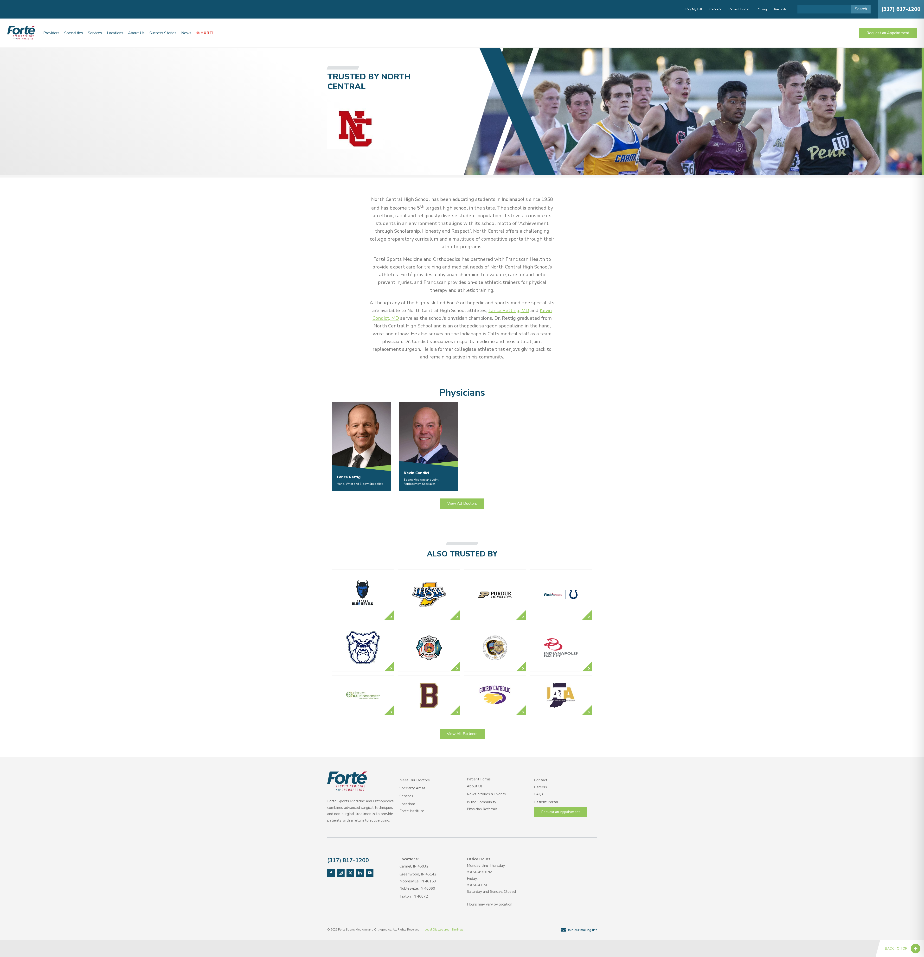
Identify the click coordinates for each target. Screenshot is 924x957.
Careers (715, 9)
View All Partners (462, 733)
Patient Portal (739, 9)
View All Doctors (462, 503)
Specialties (73, 33)
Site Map (457, 929)
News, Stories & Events (486, 794)
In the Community (481, 802)
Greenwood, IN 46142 (417, 874)
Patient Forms (479, 779)
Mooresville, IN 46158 (417, 881)
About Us (136, 33)
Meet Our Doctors (414, 780)
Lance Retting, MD (508, 310)
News (186, 33)
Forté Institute (411, 811)
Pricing (762, 9)
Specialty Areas (412, 788)
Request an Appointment (888, 33)
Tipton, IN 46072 (413, 896)
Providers (51, 33)
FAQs (538, 794)
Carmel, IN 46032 (413, 866)
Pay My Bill (694, 9)
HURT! (206, 33)
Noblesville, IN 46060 (417, 888)
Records (780, 9)
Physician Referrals (482, 809)
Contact (540, 780)
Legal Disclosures (437, 929)
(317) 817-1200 (900, 9)
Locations (115, 33)
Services (95, 33)
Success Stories (162, 33)
